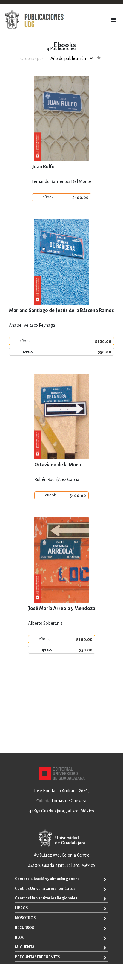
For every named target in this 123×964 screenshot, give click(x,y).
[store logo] (34, 19)
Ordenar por (31, 58)
